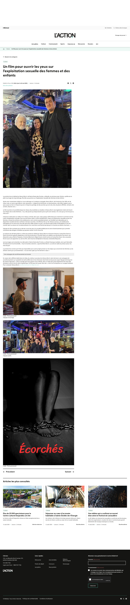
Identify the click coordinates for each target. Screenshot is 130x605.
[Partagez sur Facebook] (68, 83)
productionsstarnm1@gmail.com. (29, 265)
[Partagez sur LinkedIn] (73, 83)
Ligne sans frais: (12, 565)
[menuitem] (121, 35)
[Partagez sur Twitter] (71, 83)
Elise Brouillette (7, 85)
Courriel (94, 559)
